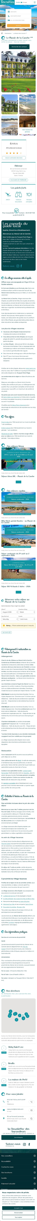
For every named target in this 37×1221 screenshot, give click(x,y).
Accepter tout (18, 1208)
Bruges (19, 907)
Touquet (20, 237)
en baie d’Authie (24, 901)
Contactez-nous (7, 1167)
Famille (18, 2)
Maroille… (27, 773)
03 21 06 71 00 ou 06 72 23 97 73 (16, 1101)
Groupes (4, 1189)
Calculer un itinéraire (18, 180)
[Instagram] (24, 1144)
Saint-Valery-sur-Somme (11, 397)
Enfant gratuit (5, 428)
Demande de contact (19, 47)
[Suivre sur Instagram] (17, 267)
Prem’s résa (5, 422)
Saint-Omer (29, 904)
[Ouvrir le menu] (34, 2)
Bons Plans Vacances (19, 405)
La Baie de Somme (9, 896)
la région (11, 922)
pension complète (9, 783)
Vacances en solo (7, 434)
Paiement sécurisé (8, 1184)
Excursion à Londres (9, 907)
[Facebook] (29, 1144)
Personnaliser (18, 1212)
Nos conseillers (7, 1156)
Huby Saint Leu (31, 368)
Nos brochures (6, 1172)
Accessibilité (6, 1161)
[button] (23, 1018)
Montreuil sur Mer (9, 904)
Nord (19, 760)
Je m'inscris (18, 1137)
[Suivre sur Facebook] (21, 267)
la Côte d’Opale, (8, 899)
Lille (23, 907)
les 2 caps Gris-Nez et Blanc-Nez (24, 899)
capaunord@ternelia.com (15, 1109)
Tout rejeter (18, 1217)
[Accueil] (2, 33)
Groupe (25, 2)
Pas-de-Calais (5, 843)
